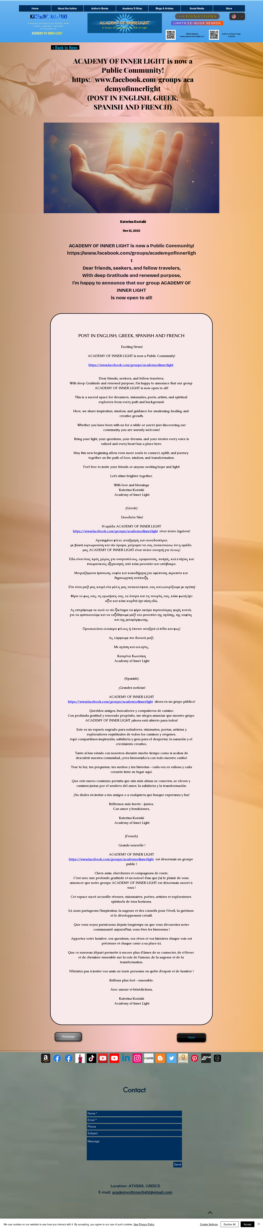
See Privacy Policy (144, 1224)
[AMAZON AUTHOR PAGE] (45, 1058)
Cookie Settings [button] (209, 1224)
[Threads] (217, 1058)
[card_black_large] (206, 1058)
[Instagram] (137, 1058)
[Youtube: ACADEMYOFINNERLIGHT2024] (114, 1058)
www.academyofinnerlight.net (192, 36)
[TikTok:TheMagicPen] (91, 1058)
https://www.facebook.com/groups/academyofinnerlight (133, 84)
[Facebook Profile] (57, 1058)
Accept (247, 1224)
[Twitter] (171, 1058)
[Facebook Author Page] (68, 1058)
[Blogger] (160, 1058)
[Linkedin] (126, 1058)
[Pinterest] (194, 1058)
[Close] (259, 1224)
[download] (183, 1058)
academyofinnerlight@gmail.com (142, 1192)
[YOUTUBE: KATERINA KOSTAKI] (103, 1058)
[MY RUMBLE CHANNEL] (149, 1058)
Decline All (229, 1224)
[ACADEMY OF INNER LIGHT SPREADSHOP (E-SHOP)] (80, 1058)
